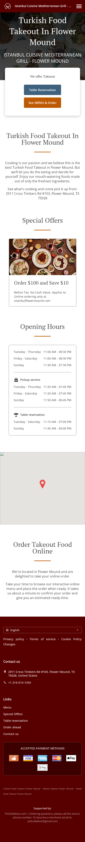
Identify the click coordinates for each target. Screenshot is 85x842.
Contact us (11, 734)
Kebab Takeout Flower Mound (58, 788)
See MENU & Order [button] (42, 103)
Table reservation (15, 721)
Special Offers (13, 714)
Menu (7, 707)
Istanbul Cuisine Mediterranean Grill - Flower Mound (45, 6)
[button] (79, 6)
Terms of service (42, 639)
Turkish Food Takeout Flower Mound (21, 788)
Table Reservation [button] (42, 90)
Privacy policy (13, 639)
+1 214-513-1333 (19, 682)
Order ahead (12, 727)
